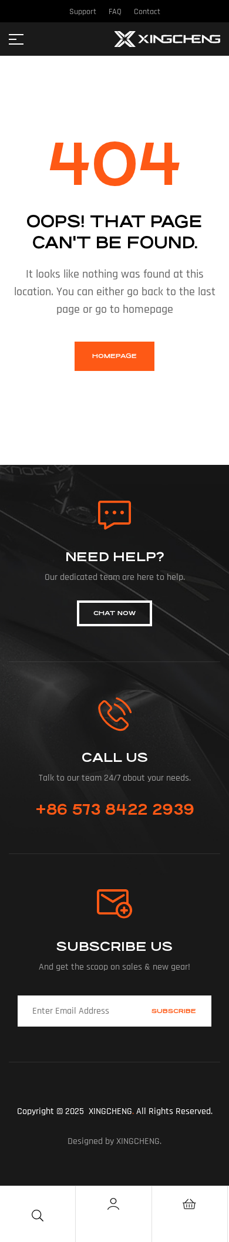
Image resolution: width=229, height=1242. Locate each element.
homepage (114, 356)
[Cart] (190, 1204)
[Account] (113, 1204)
